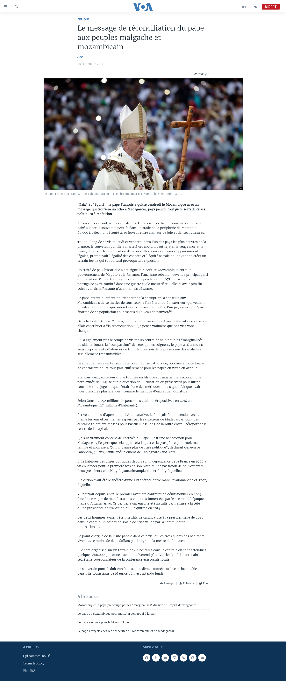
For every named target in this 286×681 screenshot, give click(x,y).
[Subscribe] (202, 658)
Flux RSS (29, 671)
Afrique (83, 19)
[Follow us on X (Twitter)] (156, 658)
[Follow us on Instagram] (174, 658)
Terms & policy (33, 663)
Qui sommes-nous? (36, 656)
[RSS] (183, 658)
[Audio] (256, 7)
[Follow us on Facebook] (146, 658)
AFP (80, 56)
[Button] (201, 74)
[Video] (244, 7)
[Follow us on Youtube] (165, 658)
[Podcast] (193, 658)
